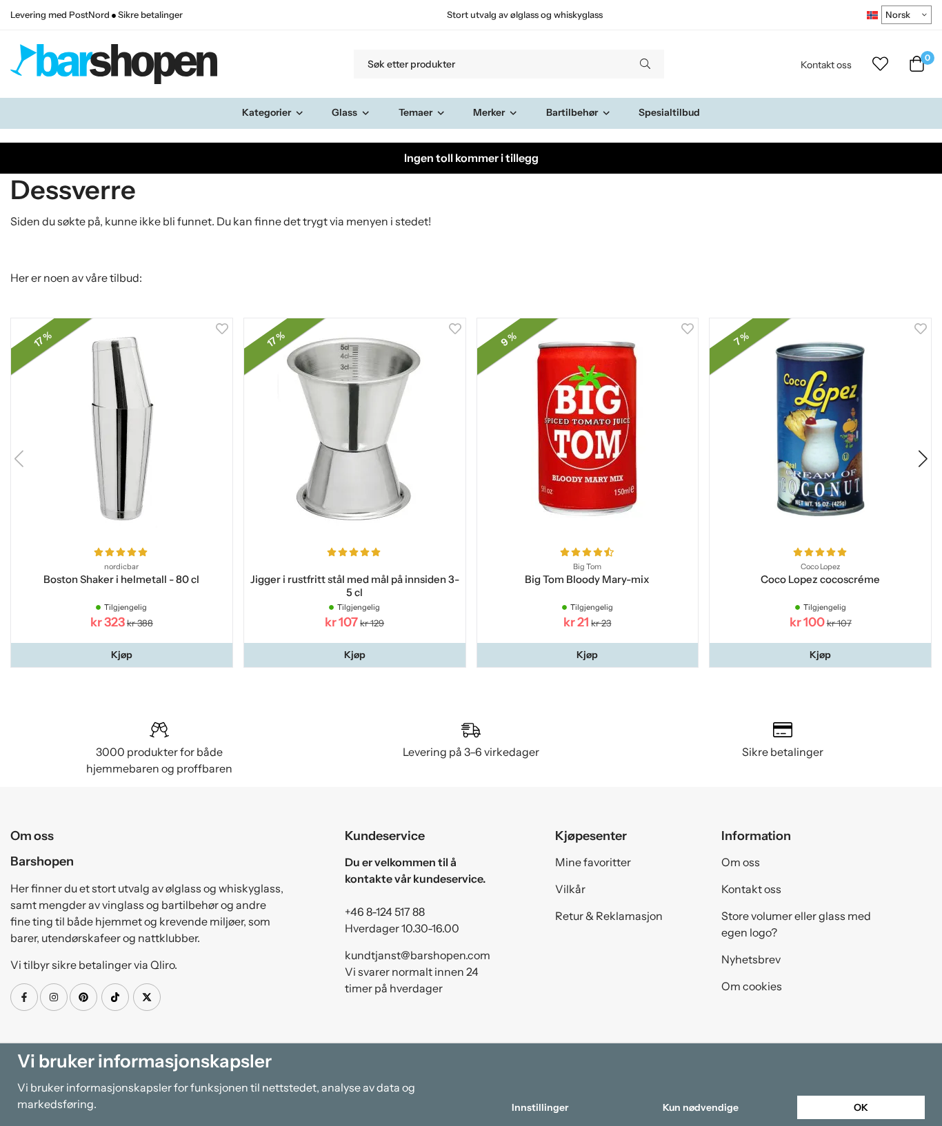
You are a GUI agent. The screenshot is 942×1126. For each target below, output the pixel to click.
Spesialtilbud (669, 112)
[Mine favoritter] (880, 64)
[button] (121, 654)
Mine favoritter (593, 862)
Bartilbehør (572, 112)
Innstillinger (540, 1107)
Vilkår (570, 889)
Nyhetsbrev (751, 959)
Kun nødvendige (701, 1107)
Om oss (740, 862)
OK (861, 1107)
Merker (489, 112)
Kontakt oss (826, 64)
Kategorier (266, 112)
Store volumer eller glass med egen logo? (796, 924)
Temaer (415, 112)
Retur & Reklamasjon (609, 916)
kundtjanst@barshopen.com (417, 955)
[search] (645, 64)
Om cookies (751, 986)
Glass (344, 112)
